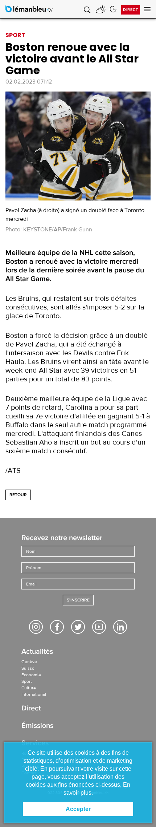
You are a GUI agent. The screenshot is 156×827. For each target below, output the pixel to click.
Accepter (78, 809)
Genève (29, 662)
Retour (18, 495)
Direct (130, 9)
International (33, 694)
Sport (26, 681)
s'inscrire (78, 600)
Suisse (27, 668)
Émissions (37, 726)
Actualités (37, 652)
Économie (31, 675)
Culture (28, 688)
